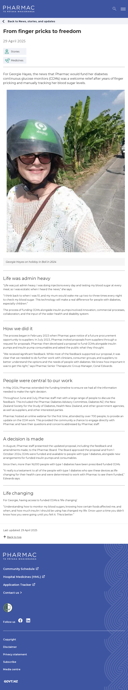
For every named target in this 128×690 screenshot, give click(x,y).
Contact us (11, 592)
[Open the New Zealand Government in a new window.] (64, 681)
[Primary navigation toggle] (122, 8)
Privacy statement (15, 654)
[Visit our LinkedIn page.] (28, 620)
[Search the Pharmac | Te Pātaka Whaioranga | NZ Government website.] (114, 8)
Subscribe (9, 661)
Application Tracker (17, 585)
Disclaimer (10, 647)
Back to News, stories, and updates (31, 21)
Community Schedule (19, 569)
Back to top (14, 537)
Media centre (11, 669)
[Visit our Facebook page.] (20, 620)
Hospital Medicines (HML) (22, 577)
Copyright (9, 639)
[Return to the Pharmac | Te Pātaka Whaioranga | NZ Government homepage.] (18, 8)
